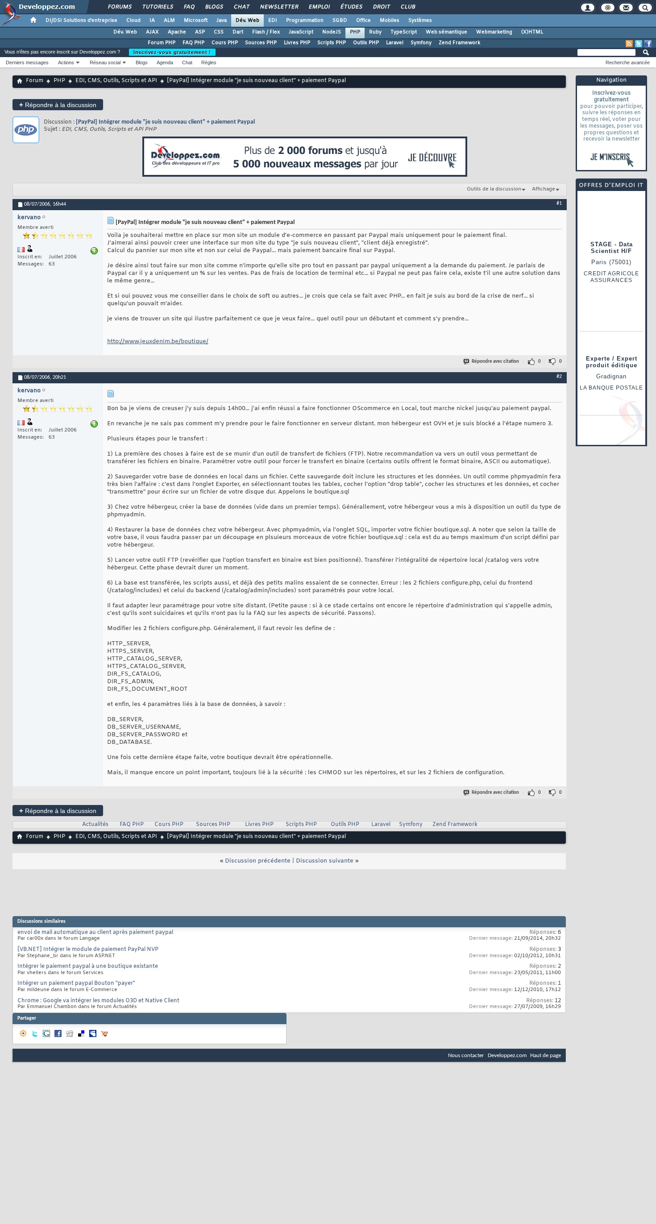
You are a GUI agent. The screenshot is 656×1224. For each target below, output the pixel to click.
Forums (119, 7)
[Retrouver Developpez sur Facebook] (648, 43)
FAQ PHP (193, 43)
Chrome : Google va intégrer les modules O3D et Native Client (98, 1000)
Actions (66, 62)
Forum (34, 80)
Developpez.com (507, 1055)
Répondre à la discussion (57, 104)
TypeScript (403, 32)
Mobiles (389, 20)
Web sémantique (446, 32)
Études (351, 7)
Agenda (165, 62)
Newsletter (279, 7)
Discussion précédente (258, 861)
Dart (238, 32)
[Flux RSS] (629, 43)
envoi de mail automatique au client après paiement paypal (95, 932)
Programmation (305, 20)
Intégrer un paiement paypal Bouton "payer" (76, 983)
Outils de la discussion (494, 189)
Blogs (214, 7)
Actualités (95, 824)
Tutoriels (157, 7)
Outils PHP (366, 43)
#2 (559, 376)
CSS (219, 32)
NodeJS (331, 32)
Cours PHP (225, 43)
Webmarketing (494, 32)
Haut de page (545, 1055)
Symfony (421, 43)
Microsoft (196, 20)
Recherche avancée (628, 62)
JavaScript (301, 32)
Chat (241, 7)
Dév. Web (247, 20)
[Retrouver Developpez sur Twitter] (638, 43)
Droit (381, 7)
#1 (559, 203)
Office (363, 20)
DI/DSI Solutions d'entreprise (81, 20)
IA (152, 20)
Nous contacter (466, 1055)
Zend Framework (459, 43)
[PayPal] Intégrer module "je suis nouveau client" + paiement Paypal (165, 122)
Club (407, 7)
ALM (169, 20)
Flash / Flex (266, 32)
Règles (208, 62)
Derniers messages (27, 62)
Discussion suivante (324, 861)
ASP (200, 32)
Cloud (133, 20)
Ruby (375, 32)
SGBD (339, 20)
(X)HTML (532, 32)
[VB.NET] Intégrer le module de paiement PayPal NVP (87, 949)
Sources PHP (261, 43)
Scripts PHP (331, 43)
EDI (272, 20)
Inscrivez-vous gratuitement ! (172, 52)
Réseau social (105, 62)
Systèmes (420, 20)
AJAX (152, 32)
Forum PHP (161, 43)
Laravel (394, 43)
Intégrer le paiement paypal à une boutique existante (87, 966)
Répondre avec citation (495, 361)
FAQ (189, 7)
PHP (355, 32)
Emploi (318, 7)
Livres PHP (297, 43)
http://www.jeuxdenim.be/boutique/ (157, 341)
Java (221, 20)
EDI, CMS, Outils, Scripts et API (116, 80)
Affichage (543, 189)
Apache (177, 32)
